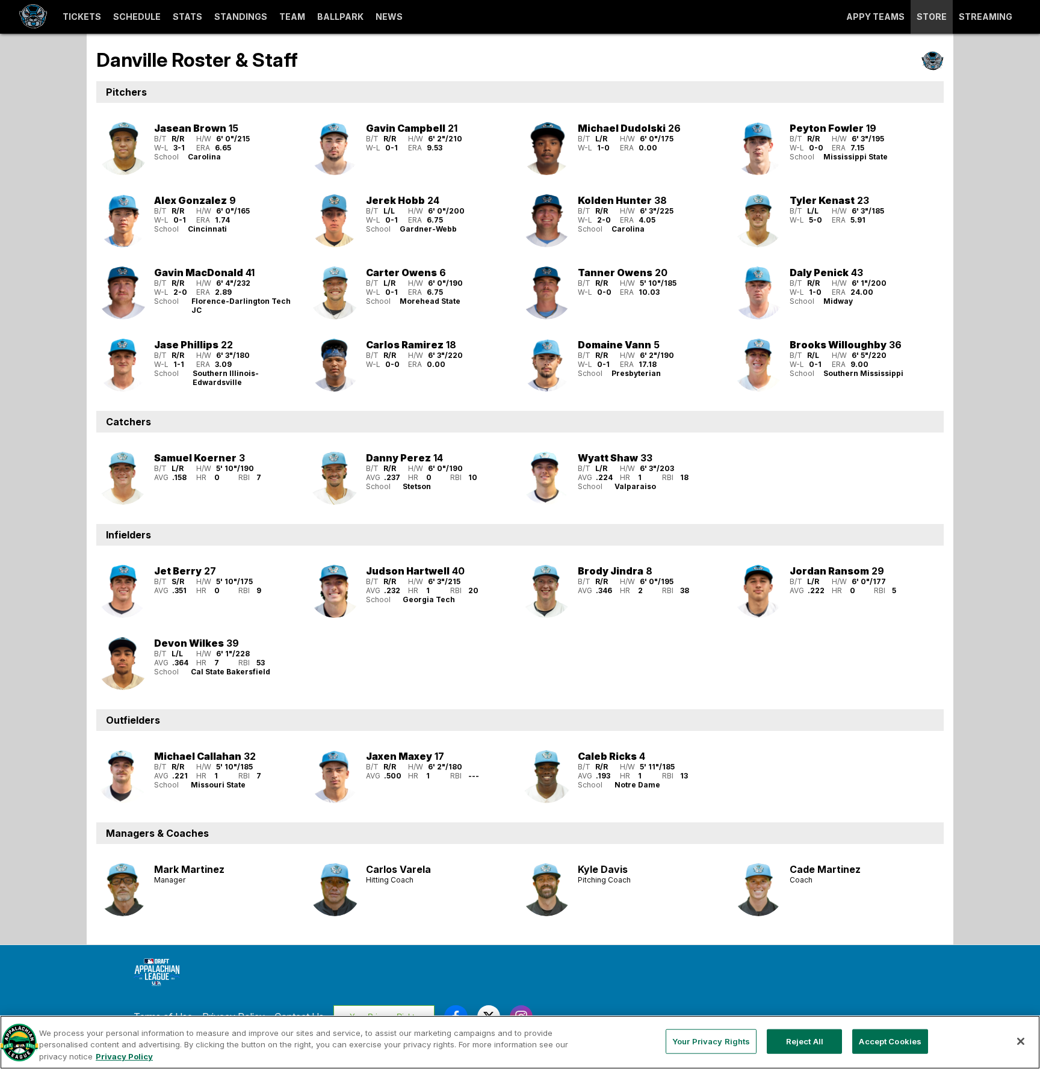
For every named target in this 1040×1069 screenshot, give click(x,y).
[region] (520, 1042)
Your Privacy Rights (711, 1041)
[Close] (1021, 1041)
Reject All (804, 1041)
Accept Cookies (890, 1041)
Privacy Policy (124, 1056)
